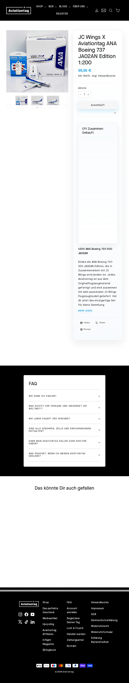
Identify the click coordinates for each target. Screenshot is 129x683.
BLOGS (63, 6)
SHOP (40, 6)
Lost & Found (75, 628)
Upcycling (48, 624)
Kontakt (71, 646)
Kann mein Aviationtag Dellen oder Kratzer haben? (58, 442)
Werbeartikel (50, 618)
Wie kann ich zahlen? (43, 396)
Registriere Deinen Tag (73, 620)
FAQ (69, 602)
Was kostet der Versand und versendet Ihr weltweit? (58, 407)
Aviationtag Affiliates (49, 632)
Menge (82, 88)
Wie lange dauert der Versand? (49, 419)
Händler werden (76, 634)
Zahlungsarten (75, 640)
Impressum (97, 608)
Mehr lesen (85, 311)
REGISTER (62, 14)
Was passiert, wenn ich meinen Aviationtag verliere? (57, 455)
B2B (51, 6)
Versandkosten (107, 76)
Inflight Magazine (48, 642)
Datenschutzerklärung (101, 620)
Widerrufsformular (101, 632)
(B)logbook (49, 650)
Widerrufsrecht (100, 626)
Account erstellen (72, 610)
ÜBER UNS (79, 6)
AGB (93, 614)
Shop (46, 602)
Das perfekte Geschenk (50, 610)
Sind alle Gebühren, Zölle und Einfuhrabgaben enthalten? (60, 430)
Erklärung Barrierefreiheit (100, 640)
